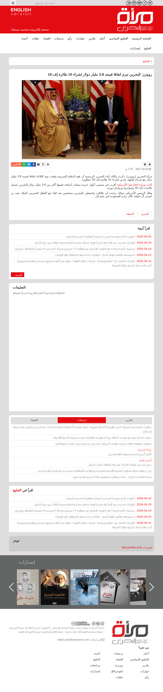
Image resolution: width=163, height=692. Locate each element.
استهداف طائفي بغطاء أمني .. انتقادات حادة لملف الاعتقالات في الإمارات (103, 255)
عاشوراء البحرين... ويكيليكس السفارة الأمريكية (85, 578)
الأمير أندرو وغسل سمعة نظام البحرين (129, 452)
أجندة (25, 38)
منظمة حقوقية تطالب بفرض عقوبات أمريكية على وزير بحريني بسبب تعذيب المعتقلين (103, 443)
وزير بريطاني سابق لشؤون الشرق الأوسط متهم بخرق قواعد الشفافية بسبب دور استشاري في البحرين (94, 471)
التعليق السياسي (118, 38)
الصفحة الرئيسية (141, 38)
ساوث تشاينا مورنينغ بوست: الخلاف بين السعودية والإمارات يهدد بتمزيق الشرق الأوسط (102, 437)
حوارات (80, 38)
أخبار (102, 38)
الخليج (147, 48)
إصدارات (135, 48)
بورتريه (119, 665)
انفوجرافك (117, 671)
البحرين (145, 213)
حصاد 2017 (114, 573)
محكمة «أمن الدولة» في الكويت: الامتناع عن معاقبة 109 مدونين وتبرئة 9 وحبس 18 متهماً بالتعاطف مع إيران (83, 249)
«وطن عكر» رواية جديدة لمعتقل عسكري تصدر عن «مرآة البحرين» (144, 580)
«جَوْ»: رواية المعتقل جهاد (25, 576)
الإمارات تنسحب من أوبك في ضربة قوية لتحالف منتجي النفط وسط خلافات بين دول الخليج (93, 242)
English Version (21, 12)
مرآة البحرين (135, 19)
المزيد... (17, 274)
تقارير (92, 38)
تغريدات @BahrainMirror (137, 547)
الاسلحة (130, 213)
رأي (70, 38)
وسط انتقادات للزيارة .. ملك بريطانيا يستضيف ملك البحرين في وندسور (112, 477)
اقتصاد (46, 38)
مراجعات (95, 665)
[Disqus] (81, 354)
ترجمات (59, 38)
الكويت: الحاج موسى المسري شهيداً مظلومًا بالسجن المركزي (108, 236)
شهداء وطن (55, 573)
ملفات (35, 38)
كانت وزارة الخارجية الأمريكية (134, 184)
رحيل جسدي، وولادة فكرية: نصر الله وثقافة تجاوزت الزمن (120, 462)
